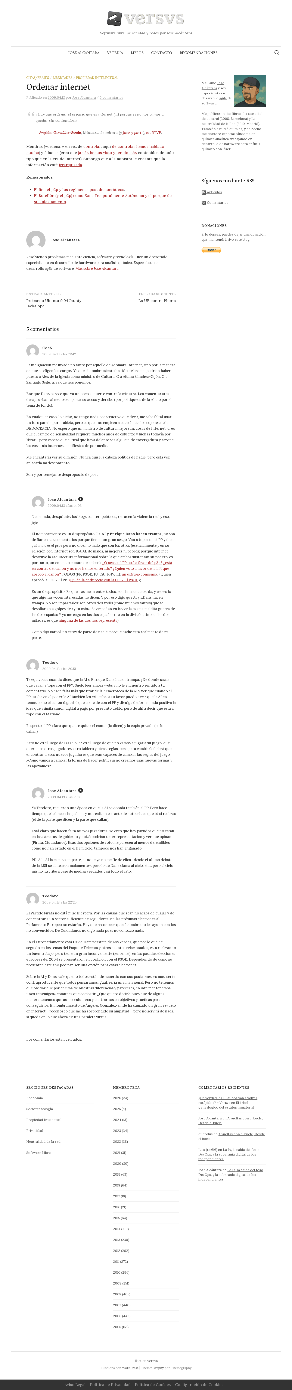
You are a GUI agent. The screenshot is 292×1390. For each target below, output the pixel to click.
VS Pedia (115, 52)
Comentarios (217, 202)
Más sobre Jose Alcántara (96, 268)
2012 (116, 1250)
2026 (117, 1098)
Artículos (214, 192)
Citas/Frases (37, 78)
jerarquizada (70, 164)
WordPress (130, 1368)
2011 (116, 1261)
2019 (116, 1174)
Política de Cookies (153, 1384)
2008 (117, 1294)
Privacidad (34, 1130)
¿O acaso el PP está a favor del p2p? (132, 562)
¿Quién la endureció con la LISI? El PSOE (103, 580)
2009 (117, 1283)
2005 (117, 1327)
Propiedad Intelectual (97, 78)
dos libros (234, 113)
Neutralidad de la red (43, 1141)
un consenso (139, 574)
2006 (117, 1316)
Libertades (62, 78)
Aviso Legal (75, 1384)
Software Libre (38, 1152)
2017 (116, 1196)
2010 (116, 1272)
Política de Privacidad (110, 1384)
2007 (117, 1305)
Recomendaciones (198, 52)
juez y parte (133, 132)
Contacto (161, 52)
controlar (92, 146)
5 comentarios (111, 97)
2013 (116, 1240)
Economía (34, 1098)
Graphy (158, 1368)
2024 (117, 1120)
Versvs (152, 1361)
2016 (116, 1207)
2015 (116, 1218)
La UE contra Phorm (157, 300)
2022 (117, 1141)
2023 (117, 1130)
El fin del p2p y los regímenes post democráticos (79, 189)
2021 (116, 1152)
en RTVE (153, 132)
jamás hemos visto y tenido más (107, 152)
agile (223, 98)
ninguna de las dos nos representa (88, 620)
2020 (117, 1163)
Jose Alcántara (83, 52)
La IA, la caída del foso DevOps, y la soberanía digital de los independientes (228, 1154)
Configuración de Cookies (199, 1384)
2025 (117, 1109)
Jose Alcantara (62, 499)
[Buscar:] (277, 52)
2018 (116, 1185)
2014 (116, 1229)
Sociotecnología (39, 1109)
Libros (137, 52)
